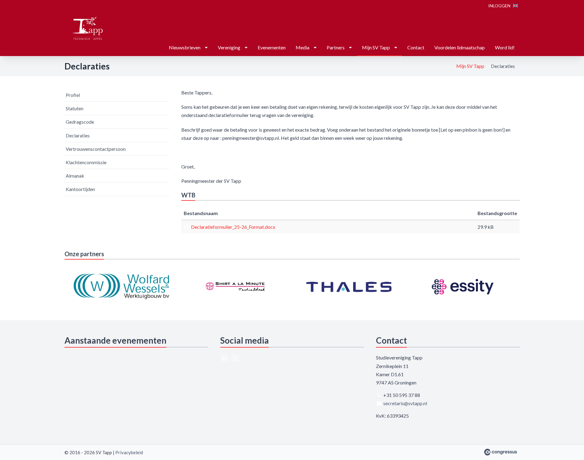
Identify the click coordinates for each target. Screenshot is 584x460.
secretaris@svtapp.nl (405, 403)
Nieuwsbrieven (184, 47)
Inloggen (499, 5)
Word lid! (505, 47)
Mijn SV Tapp (376, 47)
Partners (336, 47)
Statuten (74, 108)
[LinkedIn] (224, 357)
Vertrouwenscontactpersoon (96, 149)
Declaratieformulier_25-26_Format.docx (233, 227)
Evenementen (272, 47)
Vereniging (229, 47)
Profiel (73, 95)
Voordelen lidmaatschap (459, 47)
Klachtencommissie (86, 162)
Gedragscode (80, 122)
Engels (515, 5)
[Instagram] (235, 357)
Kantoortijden (80, 189)
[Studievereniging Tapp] (87, 28)
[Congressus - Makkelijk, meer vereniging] (500, 452)
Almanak (75, 176)
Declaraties (78, 135)
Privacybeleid (129, 452)
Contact (415, 47)
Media (302, 47)
